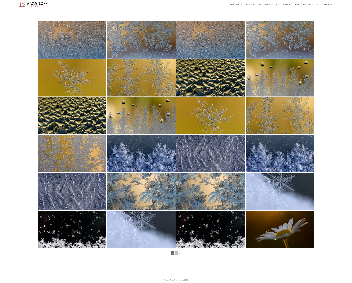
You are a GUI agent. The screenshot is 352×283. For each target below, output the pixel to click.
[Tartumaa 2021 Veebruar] (141, 153)
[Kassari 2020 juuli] (280, 229)
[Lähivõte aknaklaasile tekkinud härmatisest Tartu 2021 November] (72, 77)
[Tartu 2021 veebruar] (280, 191)
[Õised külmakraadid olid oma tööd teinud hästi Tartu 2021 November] (72, 153)
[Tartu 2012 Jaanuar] (141, 191)
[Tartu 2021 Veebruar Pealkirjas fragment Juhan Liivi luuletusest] (72, 229)
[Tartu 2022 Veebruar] (72, 40)
